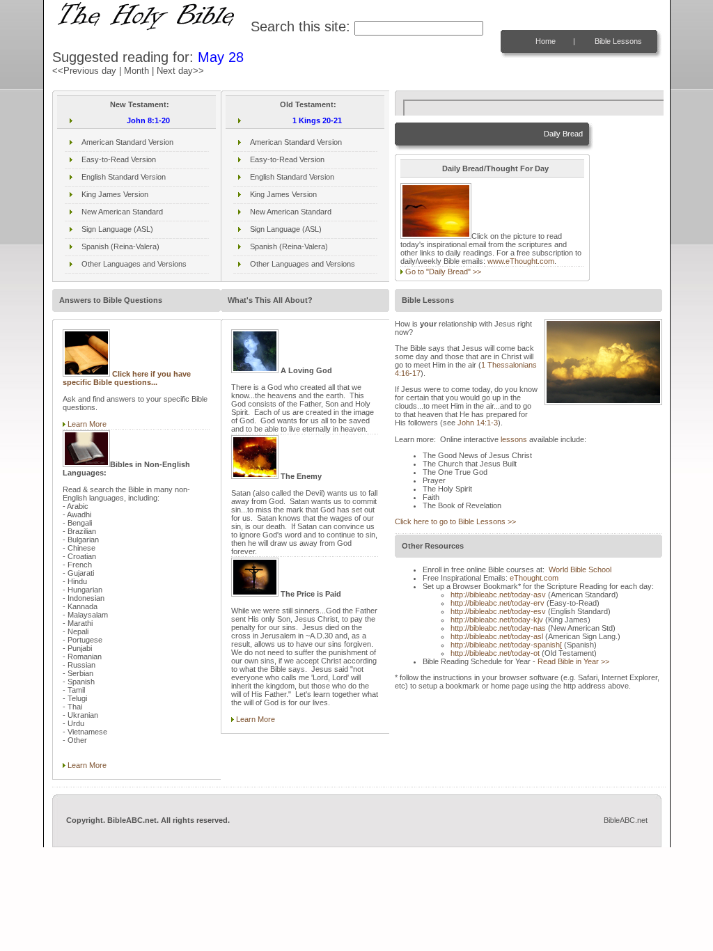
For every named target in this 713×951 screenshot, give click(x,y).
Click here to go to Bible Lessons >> (455, 521)
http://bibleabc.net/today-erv (497, 603)
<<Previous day (84, 70)
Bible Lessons (618, 41)
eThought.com (534, 578)
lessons (514, 439)
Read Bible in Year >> (573, 661)
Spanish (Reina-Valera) (120, 246)
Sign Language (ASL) (117, 229)
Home (545, 41)
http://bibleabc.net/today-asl (496, 636)
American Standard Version (127, 142)
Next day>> (180, 70)
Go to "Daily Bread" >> (443, 271)
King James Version (114, 194)
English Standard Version (123, 177)
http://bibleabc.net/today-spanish (506, 644)
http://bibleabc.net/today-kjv (496, 619)
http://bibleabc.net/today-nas (498, 628)
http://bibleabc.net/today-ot (495, 653)
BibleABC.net (626, 820)
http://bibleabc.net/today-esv (498, 611)
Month (136, 70)
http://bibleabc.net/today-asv (498, 594)
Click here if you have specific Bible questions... (127, 378)
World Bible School (580, 569)
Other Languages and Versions (134, 264)
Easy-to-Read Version (118, 159)
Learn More (87, 424)
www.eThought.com (520, 261)
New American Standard (122, 211)
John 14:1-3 (477, 422)
